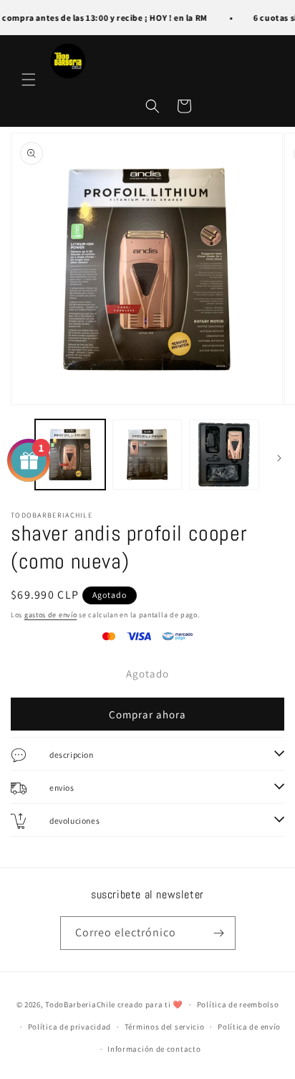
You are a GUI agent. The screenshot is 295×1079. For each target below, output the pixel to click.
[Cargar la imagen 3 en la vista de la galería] (224, 454)
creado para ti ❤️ (150, 1004)
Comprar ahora (147, 714)
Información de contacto (153, 1049)
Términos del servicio (165, 1027)
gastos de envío (50, 614)
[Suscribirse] (219, 933)
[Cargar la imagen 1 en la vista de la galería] (70, 454)
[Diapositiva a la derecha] (279, 458)
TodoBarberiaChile (81, 1004)
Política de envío (249, 1027)
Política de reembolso (238, 1004)
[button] (28, 79)
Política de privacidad (69, 1027)
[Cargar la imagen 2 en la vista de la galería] (147, 454)
